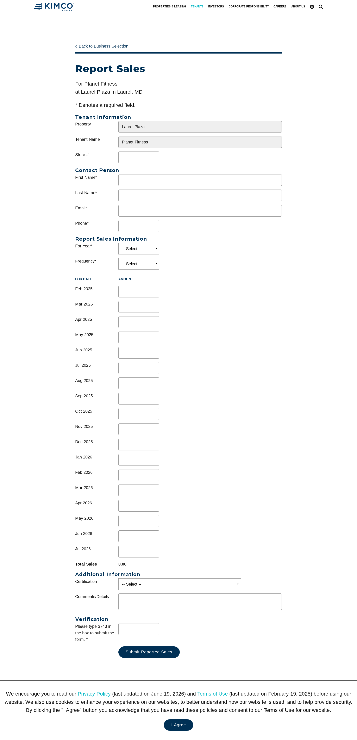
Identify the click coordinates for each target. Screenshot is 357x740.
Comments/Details (92, 596)
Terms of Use (212, 694)
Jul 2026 (83, 549)
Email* (81, 208)
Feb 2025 (84, 288)
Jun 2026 (83, 533)
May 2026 (84, 518)
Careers (280, 6)
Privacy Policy (94, 694)
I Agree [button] (178, 725)
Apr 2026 (83, 503)
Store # (82, 154)
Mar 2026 (84, 487)
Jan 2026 (83, 457)
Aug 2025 (84, 380)
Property (83, 124)
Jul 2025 (83, 365)
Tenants (197, 6)
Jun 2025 (83, 350)
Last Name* (86, 192)
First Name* (86, 177)
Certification (86, 581)
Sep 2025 (84, 396)
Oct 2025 (83, 411)
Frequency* (85, 261)
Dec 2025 (84, 441)
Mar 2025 (84, 304)
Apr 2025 (83, 319)
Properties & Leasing (169, 6)
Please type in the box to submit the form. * (94, 633)
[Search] (321, 6)
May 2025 (84, 334)
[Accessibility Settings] (312, 6)
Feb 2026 (84, 472)
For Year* (84, 246)
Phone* (82, 223)
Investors (216, 6)
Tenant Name (87, 139)
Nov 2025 (84, 426)
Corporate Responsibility (249, 6)
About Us (298, 6)
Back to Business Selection (103, 46)
